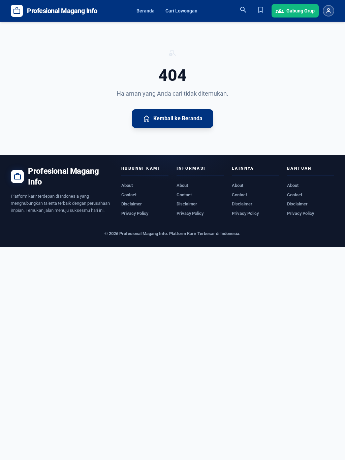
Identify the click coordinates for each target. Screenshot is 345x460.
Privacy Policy (134, 213)
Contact (128, 194)
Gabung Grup (295, 10)
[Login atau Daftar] (328, 11)
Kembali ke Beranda (172, 118)
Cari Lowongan (181, 10)
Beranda (145, 10)
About (127, 185)
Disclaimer (131, 203)
